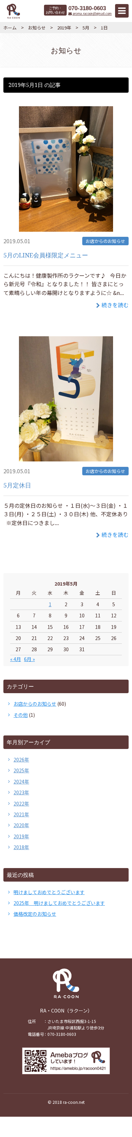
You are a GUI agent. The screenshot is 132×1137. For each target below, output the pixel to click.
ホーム (10, 27)
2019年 (64, 27)
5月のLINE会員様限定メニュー (45, 255)
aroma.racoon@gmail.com (92, 13)
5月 (86, 27)
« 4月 (15, 659)
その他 (21, 714)
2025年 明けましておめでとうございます (59, 903)
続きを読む (115, 305)
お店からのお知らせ (105, 241)
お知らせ (37, 27)
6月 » (29, 659)
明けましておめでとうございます (49, 892)
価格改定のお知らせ (35, 913)
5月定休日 (17, 485)
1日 (104, 27)
